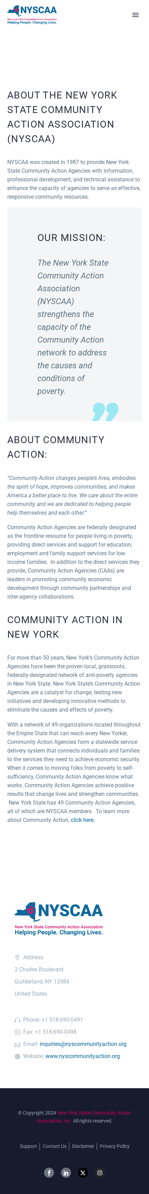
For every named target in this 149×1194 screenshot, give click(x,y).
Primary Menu (135, 15)
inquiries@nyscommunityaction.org (83, 1044)
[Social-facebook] (49, 1173)
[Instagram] (100, 1173)
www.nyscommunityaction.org (82, 1056)
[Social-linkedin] (66, 1173)
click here (82, 820)
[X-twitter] (83, 1173)
